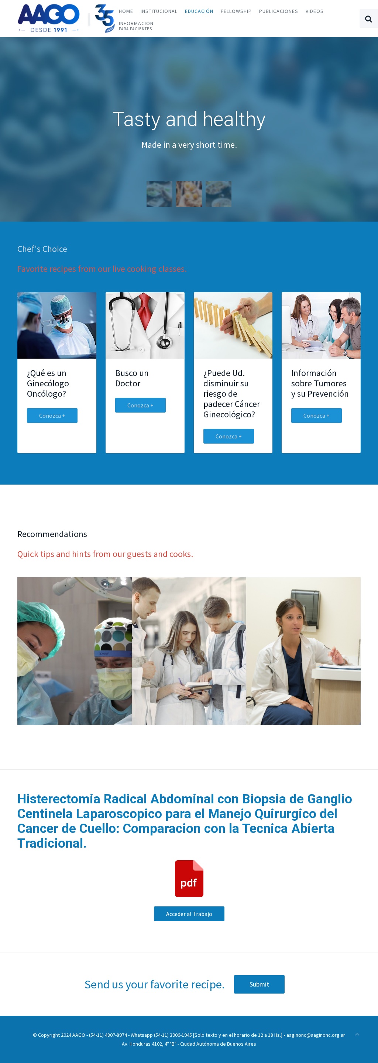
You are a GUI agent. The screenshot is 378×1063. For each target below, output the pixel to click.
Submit (259, 984)
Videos (315, 11)
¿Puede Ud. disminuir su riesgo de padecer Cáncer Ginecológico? (231, 393)
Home (126, 11)
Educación (199, 11)
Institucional (159, 11)
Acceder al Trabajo (189, 913)
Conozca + (52, 415)
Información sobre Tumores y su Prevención (320, 383)
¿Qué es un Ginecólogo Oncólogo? (48, 383)
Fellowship (236, 11)
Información (136, 25)
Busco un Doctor (132, 378)
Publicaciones (278, 11)
